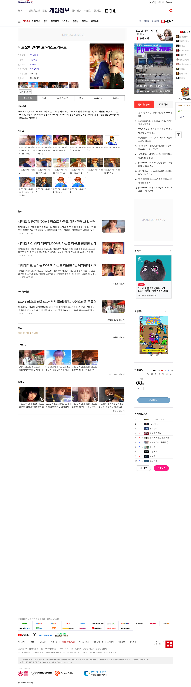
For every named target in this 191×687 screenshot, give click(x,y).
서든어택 (153, 451)
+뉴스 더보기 (119, 284)
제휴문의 (32, 642)
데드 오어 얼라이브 (112, 147)
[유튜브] (25, 635)
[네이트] (68, 623)
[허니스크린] (68, 628)
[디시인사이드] (126, 628)
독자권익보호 (84, 642)
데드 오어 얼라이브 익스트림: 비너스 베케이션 (44, 150)
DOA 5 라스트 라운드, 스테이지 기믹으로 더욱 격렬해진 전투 (58, 406)
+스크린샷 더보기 (117, 374)
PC (31, 55)
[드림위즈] (166, 623)
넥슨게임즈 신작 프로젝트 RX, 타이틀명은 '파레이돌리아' (155, 172)
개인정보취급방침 (68, 642)
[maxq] (153, 623)
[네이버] (25, 623)
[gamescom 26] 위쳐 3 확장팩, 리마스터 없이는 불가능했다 (155, 189)
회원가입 (160, 2)
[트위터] (36, 635)
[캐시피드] (111, 628)
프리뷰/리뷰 (62, 98)
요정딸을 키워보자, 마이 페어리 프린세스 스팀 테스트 (155, 139)
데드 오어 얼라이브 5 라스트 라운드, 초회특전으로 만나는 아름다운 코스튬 (58, 369)
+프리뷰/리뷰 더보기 (116, 320)
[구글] (39, 623)
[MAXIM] (139, 623)
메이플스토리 (155, 433)
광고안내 (43, 642)
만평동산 (138, 311)
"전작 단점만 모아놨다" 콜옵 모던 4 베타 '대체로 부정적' (155, 181)
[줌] (83, 623)
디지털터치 (34, 69)
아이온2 (153, 456)
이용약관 (54, 642)
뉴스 (44, 98)
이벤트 (137, 251)
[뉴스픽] (83, 628)
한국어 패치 (184, 73)
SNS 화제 (163, 104)
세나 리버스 (184, 50)
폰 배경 (182, 78)
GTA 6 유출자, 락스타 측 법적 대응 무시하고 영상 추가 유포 (155, 131)
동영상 (116, 98)
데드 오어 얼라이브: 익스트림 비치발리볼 (26, 192)
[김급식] (54, 628)
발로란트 (153, 428)
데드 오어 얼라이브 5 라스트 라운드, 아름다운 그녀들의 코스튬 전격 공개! (111, 406)
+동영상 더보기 (118, 411)
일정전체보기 (153, 400)
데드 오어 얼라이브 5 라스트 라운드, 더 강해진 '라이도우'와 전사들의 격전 (84, 369)
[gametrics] (25, 628)
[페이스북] (47, 635)
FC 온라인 (154, 424)
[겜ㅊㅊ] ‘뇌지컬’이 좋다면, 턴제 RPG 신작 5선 (155, 114)
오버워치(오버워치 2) (159, 442)
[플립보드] (97, 628)
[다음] (54, 623)
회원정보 (121, 642)
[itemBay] (126, 623)
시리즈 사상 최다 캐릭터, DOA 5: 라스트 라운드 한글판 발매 (57, 243)
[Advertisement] (72, 34)
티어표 (182, 69)
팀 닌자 (33, 64)
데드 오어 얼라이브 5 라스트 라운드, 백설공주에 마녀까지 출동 (31, 406)
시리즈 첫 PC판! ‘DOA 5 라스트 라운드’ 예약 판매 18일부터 (56, 221)
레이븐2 (182, 55)
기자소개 (132, 642)
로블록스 (153, 461)
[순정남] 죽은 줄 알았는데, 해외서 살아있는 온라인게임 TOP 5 (155, 147)
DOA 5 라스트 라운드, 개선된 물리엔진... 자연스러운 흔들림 (57, 301)
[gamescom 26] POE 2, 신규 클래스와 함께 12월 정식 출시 (155, 164)
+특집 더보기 (119, 337)
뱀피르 (182, 46)
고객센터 (110, 642)
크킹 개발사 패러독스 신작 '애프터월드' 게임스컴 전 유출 (155, 156)
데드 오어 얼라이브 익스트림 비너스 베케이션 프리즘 (27, 150)
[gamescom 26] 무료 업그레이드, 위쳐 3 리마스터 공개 (155, 122)
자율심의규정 (98, 642)
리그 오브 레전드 (157, 419)
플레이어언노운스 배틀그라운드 (163, 438)
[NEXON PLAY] (97, 623)
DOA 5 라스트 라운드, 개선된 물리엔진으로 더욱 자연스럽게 (31, 369)
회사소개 (21, 642)
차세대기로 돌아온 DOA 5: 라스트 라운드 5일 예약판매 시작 (57, 265)
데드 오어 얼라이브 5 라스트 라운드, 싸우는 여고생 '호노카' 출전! (84, 406)
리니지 (152, 447)
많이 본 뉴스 (144, 104)
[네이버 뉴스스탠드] (63, 635)
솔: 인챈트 (183, 36)
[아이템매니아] (39, 628)
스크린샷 (98, 98)
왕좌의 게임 (184, 41)
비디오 (35, 55)
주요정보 (27, 98)
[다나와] (111, 623)
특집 (81, 98)
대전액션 (33, 60)
